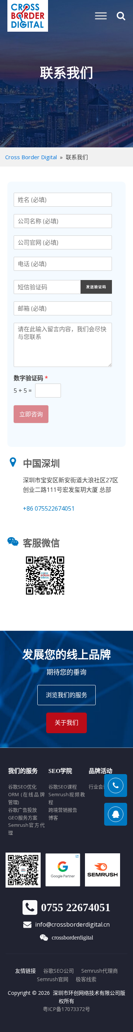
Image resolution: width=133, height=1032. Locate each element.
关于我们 (66, 722)
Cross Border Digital (31, 157)
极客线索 (86, 979)
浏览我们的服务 (66, 695)
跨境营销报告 (62, 810)
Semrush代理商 (99, 970)
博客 (53, 817)
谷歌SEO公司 (58, 970)
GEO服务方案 (22, 817)
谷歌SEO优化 (22, 786)
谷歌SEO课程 (62, 786)
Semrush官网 (52, 979)
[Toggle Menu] (101, 15)
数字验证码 (31, 378)
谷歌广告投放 (22, 810)
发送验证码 (96, 287)
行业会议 (98, 786)
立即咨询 (31, 414)
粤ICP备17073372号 (66, 1008)
